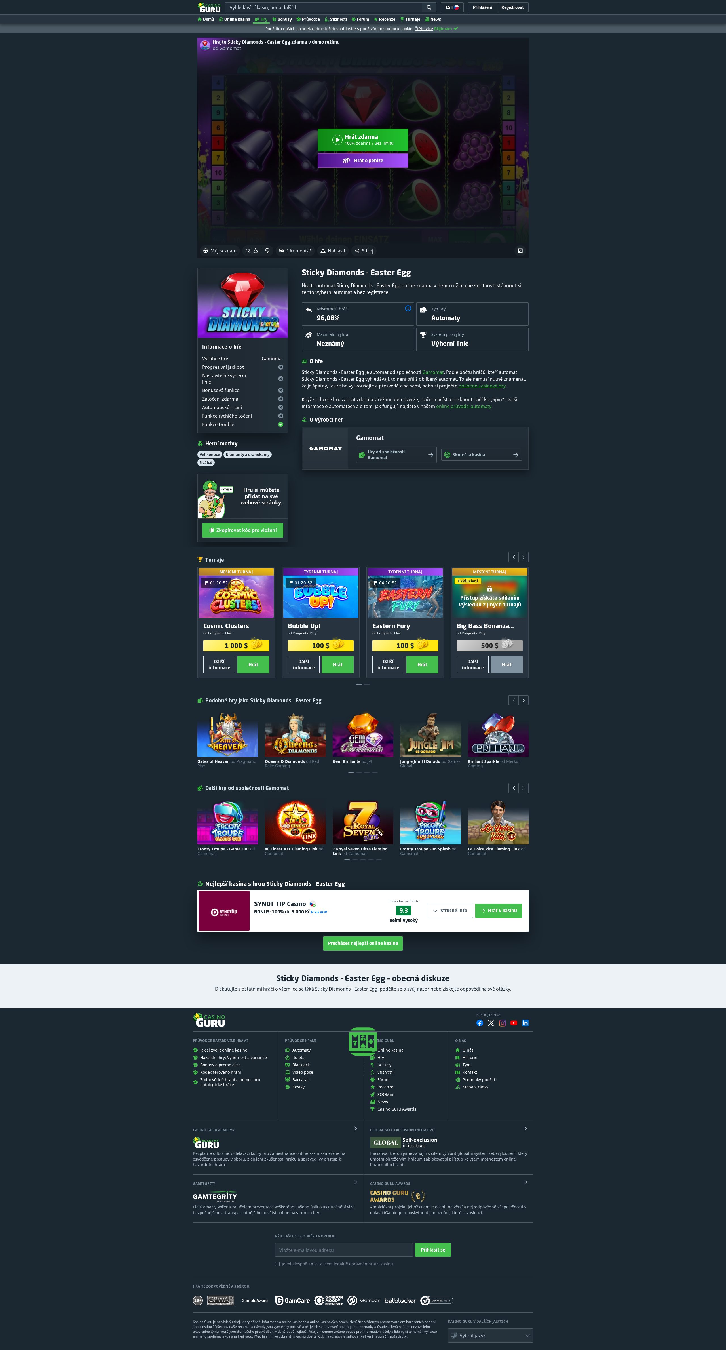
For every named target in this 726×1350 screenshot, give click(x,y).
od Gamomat (227, 48)
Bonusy (285, 19)
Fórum (363, 19)
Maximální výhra (332, 334)
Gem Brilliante (353, 761)
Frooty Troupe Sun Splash (428, 851)
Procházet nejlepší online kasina (363, 943)
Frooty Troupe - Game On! (226, 851)
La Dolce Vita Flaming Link (497, 851)
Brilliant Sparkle (494, 763)
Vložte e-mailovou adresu (301, 1246)
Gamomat (433, 372)
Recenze (387, 19)
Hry (264, 19)
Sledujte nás (488, 1015)
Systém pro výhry (447, 334)
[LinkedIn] (525, 1023)
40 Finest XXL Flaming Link (294, 851)
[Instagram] (502, 1023)
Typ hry (438, 308)
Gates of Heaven (226, 763)
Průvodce (311, 19)
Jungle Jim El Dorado (430, 763)
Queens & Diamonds (292, 763)
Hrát (253, 665)
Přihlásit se (433, 1250)
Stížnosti (338, 19)
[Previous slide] (513, 557)
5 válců (206, 462)
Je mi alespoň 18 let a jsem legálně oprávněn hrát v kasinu (337, 1264)
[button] (364, 250)
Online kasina (237, 19)
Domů (208, 19)
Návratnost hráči (333, 308)
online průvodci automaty (463, 406)
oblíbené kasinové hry (482, 386)
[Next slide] (523, 557)
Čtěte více (424, 28)
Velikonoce (210, 454)
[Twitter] (491, 1023)
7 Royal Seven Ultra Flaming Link (360, 851)
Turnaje (413, 19)
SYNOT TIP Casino (281, 904)
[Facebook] (479, 1023)
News (435, 19)
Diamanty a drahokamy (247, 454)
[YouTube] (513, 1023)
